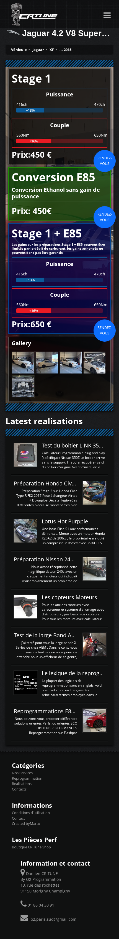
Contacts (19, 789)
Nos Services (22, 772)
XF (52, 49)
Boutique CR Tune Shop (31, 847)
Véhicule (19, 49)
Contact (18, 818)
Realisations (22, 783)
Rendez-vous (104, 160)
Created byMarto (26, 823)
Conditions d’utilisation (31, 812)
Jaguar (38, 49)
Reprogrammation (27, 778)
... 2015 (65, 49)
